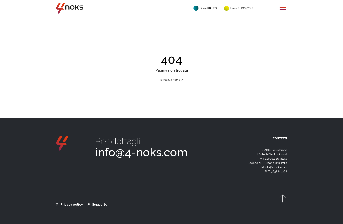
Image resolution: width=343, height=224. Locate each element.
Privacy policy (71, 204)
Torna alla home (170, 79)
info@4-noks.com (141, 152)
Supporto (99, 204)
